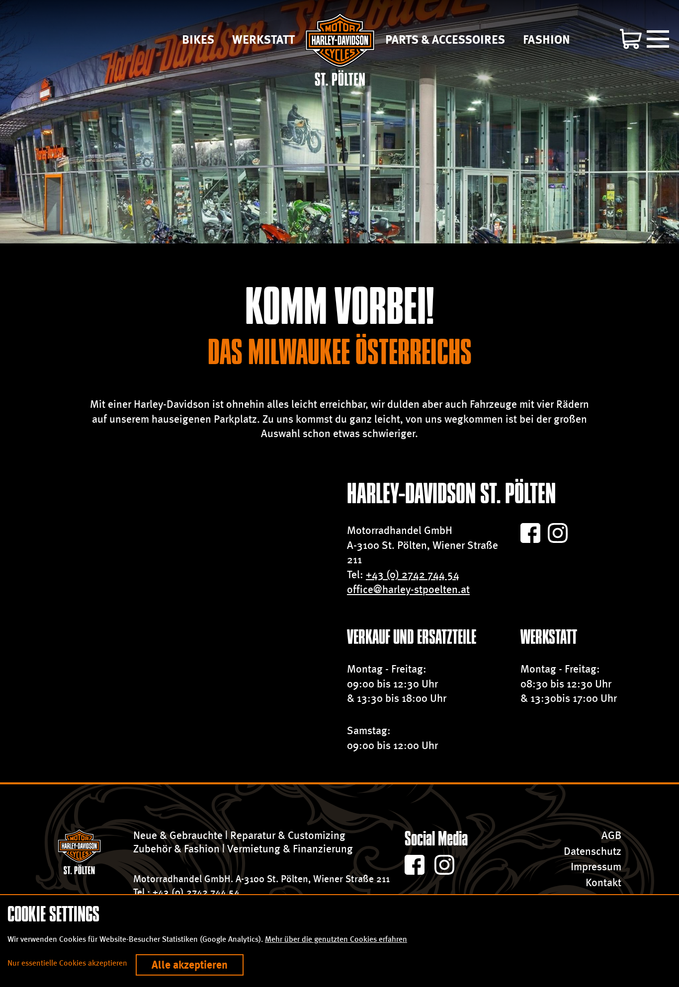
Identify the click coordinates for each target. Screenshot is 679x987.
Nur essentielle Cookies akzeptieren (67, 963)
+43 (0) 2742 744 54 (412, 574)
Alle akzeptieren (190, 965)
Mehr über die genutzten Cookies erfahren (336, 939)
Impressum (596, 866)
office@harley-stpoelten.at (408, 589)
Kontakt (603, 882)
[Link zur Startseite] (340, 49)
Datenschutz (592, 851)
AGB (611, 835)
